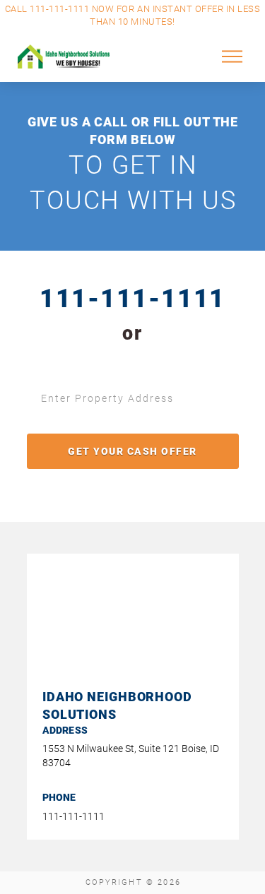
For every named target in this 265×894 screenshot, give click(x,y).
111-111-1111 (133, 299)
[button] (232, 56)
